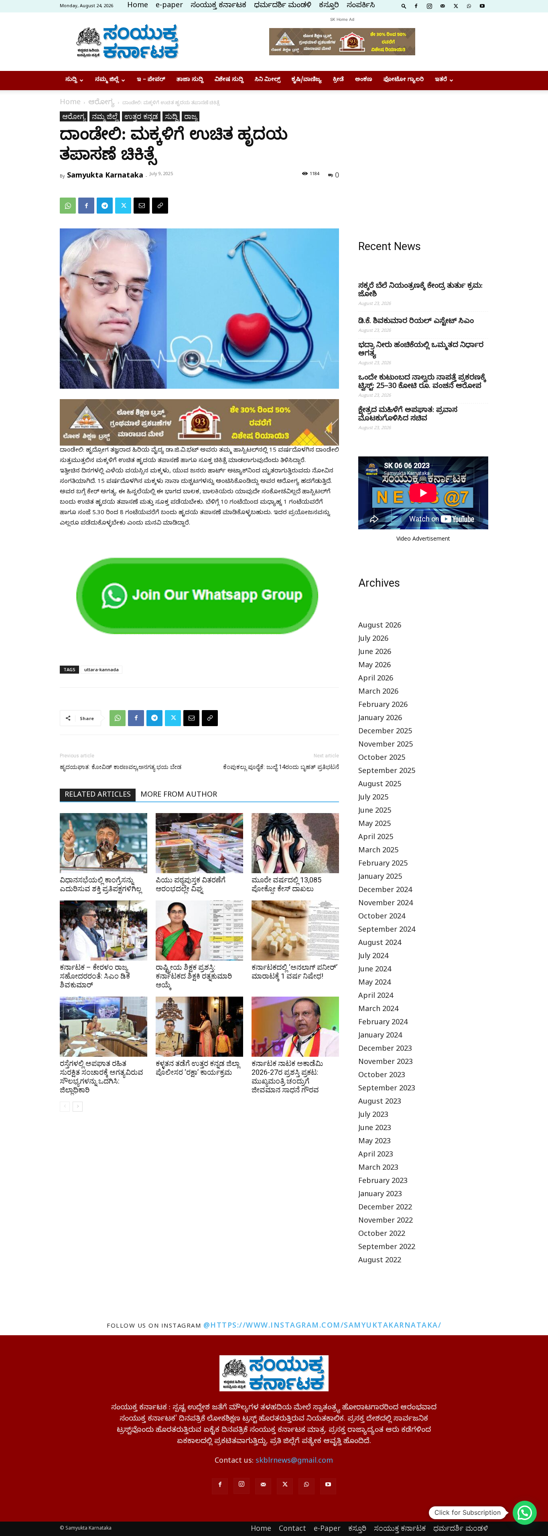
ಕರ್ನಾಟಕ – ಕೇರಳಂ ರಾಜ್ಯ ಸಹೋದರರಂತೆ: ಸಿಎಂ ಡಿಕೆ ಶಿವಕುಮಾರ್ (95, 976)
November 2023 (385, 1063)
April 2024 (375, 997)
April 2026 (375, 679)
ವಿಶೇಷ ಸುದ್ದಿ (229, 80)
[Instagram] (429, 5)
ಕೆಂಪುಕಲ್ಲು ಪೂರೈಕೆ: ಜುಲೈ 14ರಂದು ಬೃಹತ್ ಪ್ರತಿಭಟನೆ (281, 767)
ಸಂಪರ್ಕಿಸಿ (361, 6)
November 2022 (385, 1222)
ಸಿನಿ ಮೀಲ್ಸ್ (267, 80)
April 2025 (375, 838)
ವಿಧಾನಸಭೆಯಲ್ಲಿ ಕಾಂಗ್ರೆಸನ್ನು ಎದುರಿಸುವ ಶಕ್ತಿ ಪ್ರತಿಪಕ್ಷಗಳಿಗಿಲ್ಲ (100, 884)
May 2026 (374, 666)
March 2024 (378, 1010)
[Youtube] (482, 5)
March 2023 (378, 1169)
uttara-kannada (101, 669)
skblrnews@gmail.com (294, 1462)
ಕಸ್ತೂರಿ (329, 6)
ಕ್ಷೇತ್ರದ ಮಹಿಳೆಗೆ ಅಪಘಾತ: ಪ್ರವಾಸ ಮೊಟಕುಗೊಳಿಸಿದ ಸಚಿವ (407, 415)
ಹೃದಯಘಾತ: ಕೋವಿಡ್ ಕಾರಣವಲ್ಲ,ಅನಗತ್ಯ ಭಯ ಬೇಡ (120, 767)
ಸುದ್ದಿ (71, 80)
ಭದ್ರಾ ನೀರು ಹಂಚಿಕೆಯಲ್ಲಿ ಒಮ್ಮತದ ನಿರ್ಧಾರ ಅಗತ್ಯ (420, 350)
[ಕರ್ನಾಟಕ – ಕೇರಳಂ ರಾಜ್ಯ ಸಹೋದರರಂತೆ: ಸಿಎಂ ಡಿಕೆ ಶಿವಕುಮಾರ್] (103, 930)
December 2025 (385, 732)
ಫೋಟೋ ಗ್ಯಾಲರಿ (404, 80)
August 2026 (379, 627)
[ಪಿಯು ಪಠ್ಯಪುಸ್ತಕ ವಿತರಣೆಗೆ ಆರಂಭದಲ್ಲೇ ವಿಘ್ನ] (199, 843)
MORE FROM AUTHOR (178, 796)
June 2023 (374, 1129)
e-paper (169, 6)
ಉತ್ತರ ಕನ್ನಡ (141, 116)
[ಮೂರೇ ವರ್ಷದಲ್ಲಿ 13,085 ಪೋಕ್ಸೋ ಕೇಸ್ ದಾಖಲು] (295, 843)
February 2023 (383, 1182)
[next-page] (78, 1107)
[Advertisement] (423, 161)
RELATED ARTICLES (98, 796)
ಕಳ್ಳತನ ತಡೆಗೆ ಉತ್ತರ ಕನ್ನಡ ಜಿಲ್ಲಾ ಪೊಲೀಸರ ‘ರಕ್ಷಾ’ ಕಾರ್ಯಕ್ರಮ (197, 1067)
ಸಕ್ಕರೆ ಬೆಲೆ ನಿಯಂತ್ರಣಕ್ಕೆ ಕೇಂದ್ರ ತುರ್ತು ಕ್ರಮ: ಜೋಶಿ (420, 291)
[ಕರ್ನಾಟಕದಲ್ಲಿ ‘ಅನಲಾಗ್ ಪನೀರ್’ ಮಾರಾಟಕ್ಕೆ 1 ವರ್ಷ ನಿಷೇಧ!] (295, 930)
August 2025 (379, 785)
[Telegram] (105, 206)
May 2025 (374, 825)
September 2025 (386, 772)
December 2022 (385, 1208)
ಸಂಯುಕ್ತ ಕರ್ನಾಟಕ (218, 6)
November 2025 (385, 746)
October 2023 (381, 1076)
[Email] (142, 206)
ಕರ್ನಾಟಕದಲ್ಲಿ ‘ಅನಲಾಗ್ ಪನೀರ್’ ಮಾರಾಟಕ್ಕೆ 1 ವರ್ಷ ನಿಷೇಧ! (294, 971)
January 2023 (380, 1195)
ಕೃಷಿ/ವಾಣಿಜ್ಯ (307, 80)
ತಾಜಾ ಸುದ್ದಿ (190, 80)
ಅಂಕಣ (363, 80)
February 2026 (383, 706)
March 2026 (378, 693)
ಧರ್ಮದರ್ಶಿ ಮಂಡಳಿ (282, 6)
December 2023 (385, 1050)
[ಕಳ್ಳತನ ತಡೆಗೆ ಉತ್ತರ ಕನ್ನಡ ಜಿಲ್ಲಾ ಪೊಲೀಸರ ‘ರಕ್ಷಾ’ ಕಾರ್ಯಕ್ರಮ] (199, 1027)
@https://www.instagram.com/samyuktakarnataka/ (322, 1325)
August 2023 (379, 1103)
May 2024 (374, 984)
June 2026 (374, 653)
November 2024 (385, 904)
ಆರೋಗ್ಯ (101, 103)
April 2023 (375, 1155)
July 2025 (373, 798)
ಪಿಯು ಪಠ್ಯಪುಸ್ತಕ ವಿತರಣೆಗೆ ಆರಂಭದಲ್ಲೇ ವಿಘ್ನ (190, 884)
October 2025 (381, 759)
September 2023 (386, 1089)
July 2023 (373, 1116)
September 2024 (386, 931)
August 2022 (379, 1261)
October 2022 (381, 1235)
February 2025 (383, 865)
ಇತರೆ (441, 80)
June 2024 (374, 970)
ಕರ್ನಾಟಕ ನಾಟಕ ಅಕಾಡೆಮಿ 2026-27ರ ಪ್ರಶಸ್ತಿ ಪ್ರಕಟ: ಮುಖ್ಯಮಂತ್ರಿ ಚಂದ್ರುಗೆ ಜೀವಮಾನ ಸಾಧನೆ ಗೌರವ (287, 1076)
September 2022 (386, 1248)
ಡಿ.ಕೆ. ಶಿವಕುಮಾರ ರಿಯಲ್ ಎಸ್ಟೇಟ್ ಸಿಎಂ (416, 322)
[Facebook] (416, 5)
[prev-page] (65, 1107)
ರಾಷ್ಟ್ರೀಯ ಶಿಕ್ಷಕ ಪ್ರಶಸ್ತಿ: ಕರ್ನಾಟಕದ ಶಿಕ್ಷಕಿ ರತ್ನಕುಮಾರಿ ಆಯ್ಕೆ (194, 976)
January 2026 (380, 719)
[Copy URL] (160, 206)
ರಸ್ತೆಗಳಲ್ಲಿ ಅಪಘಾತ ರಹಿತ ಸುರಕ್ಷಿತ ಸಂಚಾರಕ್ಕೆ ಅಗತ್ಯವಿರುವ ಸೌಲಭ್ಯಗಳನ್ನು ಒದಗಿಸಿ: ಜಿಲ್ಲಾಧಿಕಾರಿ (101, 1076)
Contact (292, 1528)
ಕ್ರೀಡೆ (338, 80)
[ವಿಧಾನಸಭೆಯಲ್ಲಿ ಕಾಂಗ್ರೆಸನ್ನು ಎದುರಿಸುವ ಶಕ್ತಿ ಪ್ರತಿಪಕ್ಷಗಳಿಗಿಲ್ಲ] (103, 843)
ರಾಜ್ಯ (190, 116)
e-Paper (327, 1528)
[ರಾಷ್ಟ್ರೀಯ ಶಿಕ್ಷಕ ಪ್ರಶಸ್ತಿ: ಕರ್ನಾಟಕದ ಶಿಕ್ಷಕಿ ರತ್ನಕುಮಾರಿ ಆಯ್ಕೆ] (199, 930)
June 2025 (374, 812)
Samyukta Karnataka (105, 175)
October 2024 (381, 917)
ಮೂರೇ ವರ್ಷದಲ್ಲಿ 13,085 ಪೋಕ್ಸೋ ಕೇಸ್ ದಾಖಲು (286, 884)
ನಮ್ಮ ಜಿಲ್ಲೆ (107, 80)
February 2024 (383, 1023)
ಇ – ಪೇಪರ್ (151, 80)
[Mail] (442, 5)
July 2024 (373, 957)
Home (137, 6)
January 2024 (380, 1036)
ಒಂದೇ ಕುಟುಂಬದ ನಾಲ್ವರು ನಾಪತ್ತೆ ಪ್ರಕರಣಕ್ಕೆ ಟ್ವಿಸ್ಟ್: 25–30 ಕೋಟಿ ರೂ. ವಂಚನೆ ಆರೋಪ (422, 382)
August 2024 (379, 944)
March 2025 (378, 851)
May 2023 (374, 1142)
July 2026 (373, 640)
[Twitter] (456, 5)
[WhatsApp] (469, 5)
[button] (404, 5)
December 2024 (385, 891)
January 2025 (380, 878)
